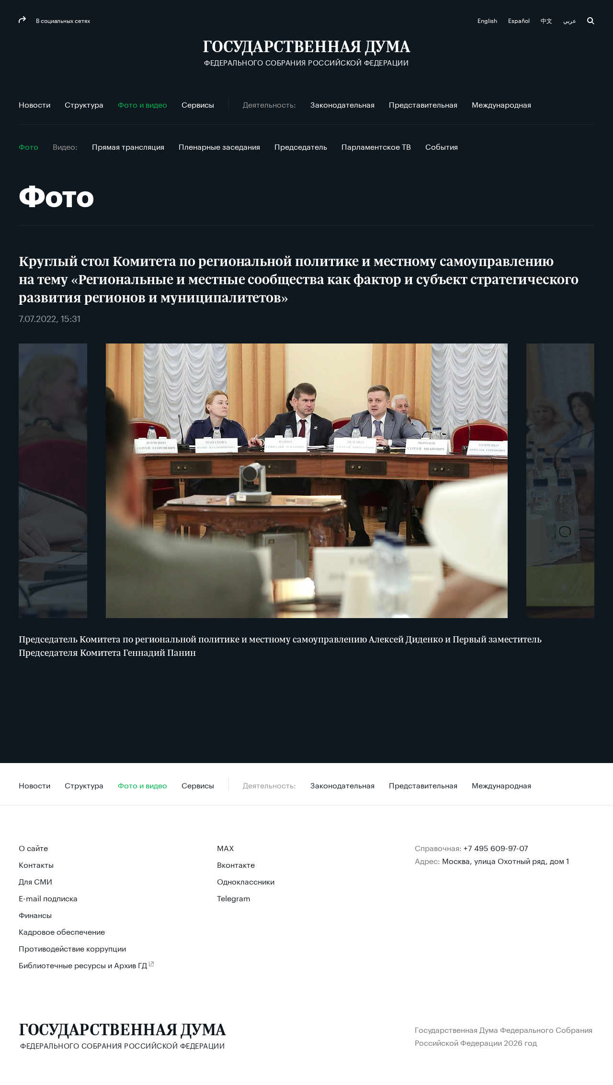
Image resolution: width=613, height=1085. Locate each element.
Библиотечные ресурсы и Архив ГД (83, 964)
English (488, 19)
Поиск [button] (590, 20)
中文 (547, 19)
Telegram (233, 897)
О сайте (33, 847)
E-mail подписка (48, 897)
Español (519, 19)
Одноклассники (245, 880)
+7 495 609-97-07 (496, 847)
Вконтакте (236, 864)
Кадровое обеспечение (62, 931)
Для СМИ (35, 880)
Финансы (35, 914)
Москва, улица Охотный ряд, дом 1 (505, 860)
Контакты (36, 864)
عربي (570, 19)
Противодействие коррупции (72, 947)
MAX (225, 847)
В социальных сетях (62, 19)
